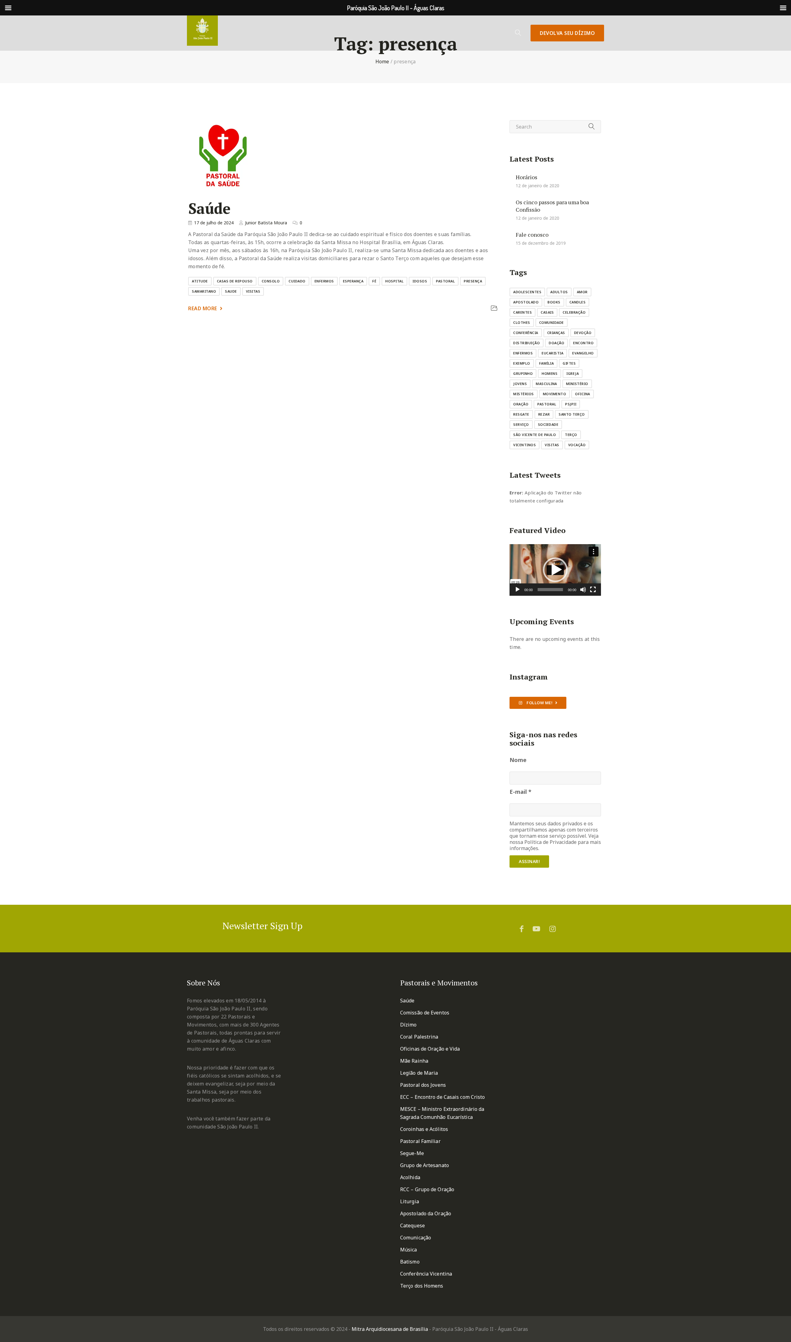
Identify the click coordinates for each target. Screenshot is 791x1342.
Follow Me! (539, 702)
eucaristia (552, 353)
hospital (394, 281)
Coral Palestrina (419, 1036)
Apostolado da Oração (425, 1213)
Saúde (209, 208)
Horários (526, 176)
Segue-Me (412, 1153)
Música (408, 1249)
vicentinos (524, 444)
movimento (554, 394)
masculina (546, 383)
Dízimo (408, 1024)
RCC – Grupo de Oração (427, 1189)
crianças (556, 332)
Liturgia (409, 1201)
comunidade (551, 322)
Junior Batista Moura (266, 223)
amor (582, 292)
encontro (583, 343)
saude (231, 291)
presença (473, 281)
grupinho (523, 373)
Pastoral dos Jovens (423, 1085)
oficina (582, 394)
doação (556, 343)
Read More (202, 308)
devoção (583, 332)
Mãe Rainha (414, 1060)
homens (549, 373)
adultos (559, 292)
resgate (521, 414)
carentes (522, 312)
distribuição (526, 343)
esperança (353, 281)
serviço (521, 424)
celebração (574, 312)
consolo (271, 281)
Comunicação (415, 1237)
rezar (544, 414)
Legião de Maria (419, 1072)
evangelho (583, 353)
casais (547, 312)
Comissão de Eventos (424, 1012)
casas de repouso (235, 281)
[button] (555, 569)
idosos (419, 281)
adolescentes (527, 292)
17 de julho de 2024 (214, 223)
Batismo (410, 1261)
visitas (253, 291)
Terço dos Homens (421, 1285)
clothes (521, 322)
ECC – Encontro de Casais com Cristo (442, 1097)
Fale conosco (532, 234)
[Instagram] (552, 929)
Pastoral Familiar (420, 1141)
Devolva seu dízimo (567, 33)
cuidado (297, 281)
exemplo (521, 363)
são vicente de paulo (534, 434)
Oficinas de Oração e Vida (430, 1048)
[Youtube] (536, 929)
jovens (520, 383)
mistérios (523, 394)
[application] (555, 570)
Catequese (412, 1225)
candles (577, 302)
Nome (518, 760)
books (554, 302)
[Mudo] (583, 589)
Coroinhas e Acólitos (424, 1129)
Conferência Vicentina (426, 1273)
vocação (577, 444)
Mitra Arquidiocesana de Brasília (390, 1329)
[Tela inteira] (593, 589)
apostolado (526, 302)
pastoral (445, 281)
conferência (525, 332)
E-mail (520, 792)
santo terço (572, 414)
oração (520, 404)
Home (382, 61)
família (546, 363)
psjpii (570, 404)
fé (374, 281)
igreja (572, 373)
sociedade (548, 424)
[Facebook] (521, 929)
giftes (569, 363)
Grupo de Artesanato (424, 1165)
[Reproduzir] (517, 589)
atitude (200, 281)
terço (571, 434)
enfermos (324, 281)
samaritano (204, 291)
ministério (577, 383)
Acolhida (410, 1177)
